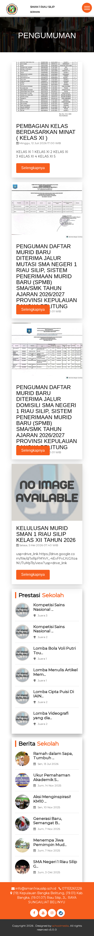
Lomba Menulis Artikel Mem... (55, 672)
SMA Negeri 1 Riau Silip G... (55, 863)
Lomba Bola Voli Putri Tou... (54, 650)
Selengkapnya (33, 168)
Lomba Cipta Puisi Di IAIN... (53, 693)
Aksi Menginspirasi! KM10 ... (52, 798)
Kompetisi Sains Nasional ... (49, 607)
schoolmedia (60, 925)
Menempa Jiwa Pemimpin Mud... (50, 842)
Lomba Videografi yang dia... (50, 715)
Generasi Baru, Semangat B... (47, 820)
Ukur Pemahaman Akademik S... (51, 777)
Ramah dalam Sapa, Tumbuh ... (53, 755)
